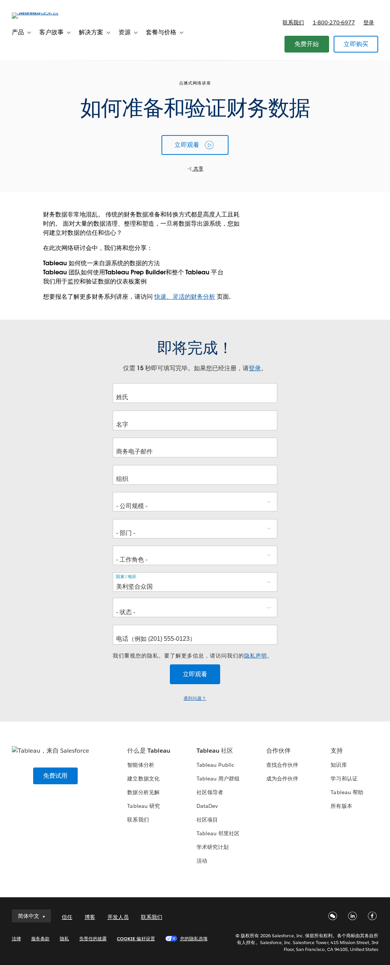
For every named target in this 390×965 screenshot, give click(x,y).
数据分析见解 (143, 792)
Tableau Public (215, 764)
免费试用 (55, 776)
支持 (337, 751)
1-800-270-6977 (334, 22)
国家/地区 (126, 577)
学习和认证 (344, 778)
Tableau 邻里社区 (218, 833)
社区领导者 (210, 792)
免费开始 (306, 44)
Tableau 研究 (143, 806)
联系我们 (293, 22)
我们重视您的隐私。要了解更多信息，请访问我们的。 (193, 655)
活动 (202, 860)
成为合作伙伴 (282, 778)
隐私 (64, 938)
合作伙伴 (278, 751)
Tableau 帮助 (347, 792)
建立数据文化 (143, 778)
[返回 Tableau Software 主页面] (40, 12)
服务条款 (40, 938)
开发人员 (118, 917)
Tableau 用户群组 (218, 778)
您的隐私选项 (194, 938)
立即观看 (186, 145)
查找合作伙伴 (282, 764)
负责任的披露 (93, 938)
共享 (197, 169)
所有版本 (341, 806)
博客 (90, 917)
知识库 (339, 764)
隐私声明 (255, 655)
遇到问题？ (195, 698)
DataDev (207, 806)
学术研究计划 (213, 847)
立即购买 (356, 44)
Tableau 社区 (215, 751)
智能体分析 (140, 764)
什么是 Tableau (148, 751)
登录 (368, 22)
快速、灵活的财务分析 (184, 297)
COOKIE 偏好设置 (136, 938)
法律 (16, 938)
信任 (67, 917)
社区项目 (207, 819)
